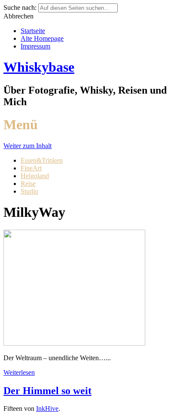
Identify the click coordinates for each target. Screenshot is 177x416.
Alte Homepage (42, 38)
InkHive (47, 408)
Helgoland (35, 175)
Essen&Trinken (42, 160)
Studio (29, 191)
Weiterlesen (19, 372)
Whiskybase (38, 67)
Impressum (35, 46)
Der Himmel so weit (47, 390)
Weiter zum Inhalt (27, 145)
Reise (28, 183)
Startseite (33, 30)
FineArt (31, 168)
